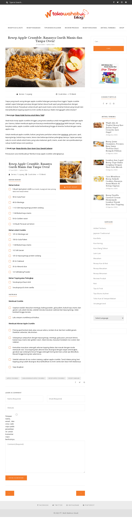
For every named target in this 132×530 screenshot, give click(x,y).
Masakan (97, 258)
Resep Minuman (90, 28)
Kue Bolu (97, 238)
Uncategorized (99, 303)
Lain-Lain (97, 253)
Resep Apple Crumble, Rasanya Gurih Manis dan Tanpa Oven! (30, 165)
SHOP (121, 28)
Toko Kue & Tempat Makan (104, 298)
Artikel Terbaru (108, 28)
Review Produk (72, 28)
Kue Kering (98, 243)
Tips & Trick (98, 288)
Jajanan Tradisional (101, 233)
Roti (95, 283)
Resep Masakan (33, 28)
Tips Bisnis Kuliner (52, 28)
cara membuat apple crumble (33, 378)
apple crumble (12, 378)
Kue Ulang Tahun (100, 248)
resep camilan (73, 378)
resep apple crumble (57, 378)
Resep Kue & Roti (15, 28)
